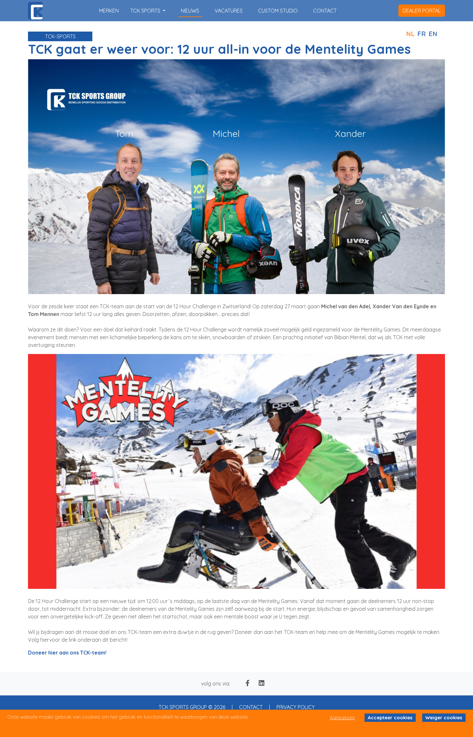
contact (325, 10)
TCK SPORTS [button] (146, 10)
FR (421, 34)
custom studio (278, 10)
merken (109, 10)
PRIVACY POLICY (295, 707)
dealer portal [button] (422, 10)
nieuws (190, 10)
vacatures (229, 10)
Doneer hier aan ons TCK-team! (67, 652)
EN (433, 34)
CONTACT (251, 707)
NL (410, 34)
